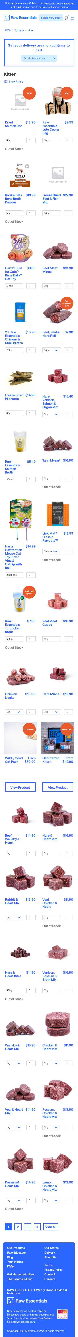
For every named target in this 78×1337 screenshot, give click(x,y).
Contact (49, 1274)
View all (50, 1227)
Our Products (16, 1247)
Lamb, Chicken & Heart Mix (49, 1185)
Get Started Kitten (51, 759)
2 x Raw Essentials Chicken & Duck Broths (14, 337)
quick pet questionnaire (57, 3)
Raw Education (16, 1252)
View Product (20, 787)
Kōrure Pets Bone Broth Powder (13, 198)
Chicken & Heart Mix (49, 1047)
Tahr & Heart (51, 460)
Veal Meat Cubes (49, 622)
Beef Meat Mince (50, 269)
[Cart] (67, 18)
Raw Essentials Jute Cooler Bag (50, 127)
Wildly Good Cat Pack (14, 759)
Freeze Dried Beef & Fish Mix (51, 198)
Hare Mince (50, 694)
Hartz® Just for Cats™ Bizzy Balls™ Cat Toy (14, 273)
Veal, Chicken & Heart (49, 902)
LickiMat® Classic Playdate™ (50, 536)
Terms (48, 1265)
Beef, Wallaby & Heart (12, 838)
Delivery (49, 1252)
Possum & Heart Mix (12, 1184)
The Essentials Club (19, 1279)
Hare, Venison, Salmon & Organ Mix (50, 401)
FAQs (10, 1266)
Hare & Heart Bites (13, 974)
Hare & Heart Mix (49, 837)
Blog (10, 1257)
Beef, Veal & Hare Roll (50, 333)
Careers (49, 1279)
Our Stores (51, 1247)
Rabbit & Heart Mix (12, 901)
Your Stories (15, 1261)
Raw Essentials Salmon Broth (12, 467)
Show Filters (16, 81)
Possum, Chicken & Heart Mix (49, 1113)
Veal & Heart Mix (14, 1111)
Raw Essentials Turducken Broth (12, 626)
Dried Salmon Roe (13, 124)
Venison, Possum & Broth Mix (49, 975)
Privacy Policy (53, 1269)
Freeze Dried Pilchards (14, 397)
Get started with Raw (20, 1274)
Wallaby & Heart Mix (12, 1047)
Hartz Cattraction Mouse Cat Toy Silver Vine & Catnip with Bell (13, 557)
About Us (50, 1257)
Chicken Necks (11, 695)
